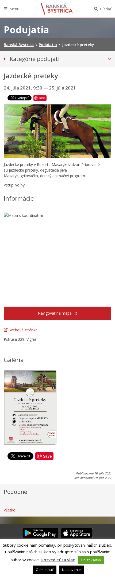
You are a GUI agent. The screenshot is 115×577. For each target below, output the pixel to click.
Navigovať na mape (55, 313)
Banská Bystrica (57, 9)
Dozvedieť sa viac (58, 559)
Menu (14, 8)
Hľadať (105, 8)
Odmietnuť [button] (44, 569)
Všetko (10, 510)
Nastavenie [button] (71, 569)
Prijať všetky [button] (91, 560)
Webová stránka (23, 329)
